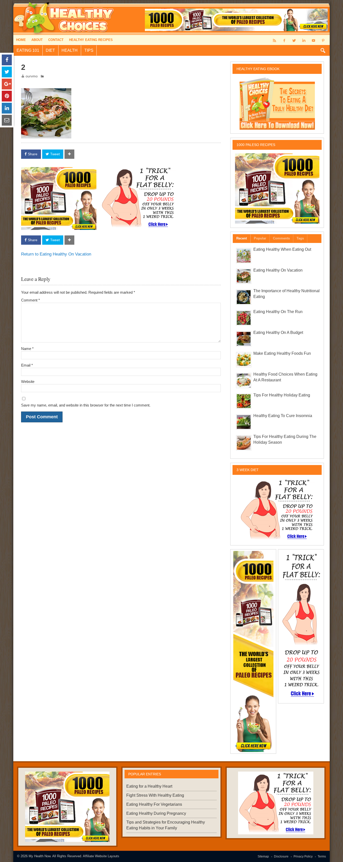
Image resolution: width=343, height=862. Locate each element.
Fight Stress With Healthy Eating (155, 795)
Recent (241, 238)
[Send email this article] (7, 120)
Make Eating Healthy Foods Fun (282, 353)
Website (27, 381)
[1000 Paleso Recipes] (58, 170)
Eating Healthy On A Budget (278, 332)
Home (21, 40)
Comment (30, 300)
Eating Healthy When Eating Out (282, 249)
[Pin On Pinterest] (7, 96)
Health (70, 50)
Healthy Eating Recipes (91, 40)
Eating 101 (28, 50)
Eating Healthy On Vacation (278, 270)
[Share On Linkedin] (7, 108)
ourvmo (32, 76)
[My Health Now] (64, 2)
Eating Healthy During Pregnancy (156, 813)
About (37, 40)
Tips (88, 50)
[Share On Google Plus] (7, 84)
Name (27, 348)
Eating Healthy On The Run (278, 312)
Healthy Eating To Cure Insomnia (282, 416)
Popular (260, 238)
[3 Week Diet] (138, 169)
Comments (281, 238)
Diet (50, 50)
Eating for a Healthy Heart (149, 786)
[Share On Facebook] (7, 60)
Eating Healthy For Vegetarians (154, 804)
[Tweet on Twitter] (7, 72)
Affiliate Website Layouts (101, 856)
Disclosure (281, 856)
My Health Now (39, 856)
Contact (56, 40)
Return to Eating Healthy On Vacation (56, 254)
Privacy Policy (303, 856)
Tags (300, 238)
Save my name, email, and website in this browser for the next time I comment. (85, 405)
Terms (322, 856)
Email (27, 365)
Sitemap (263, 856)
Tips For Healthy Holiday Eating (281, 395)
